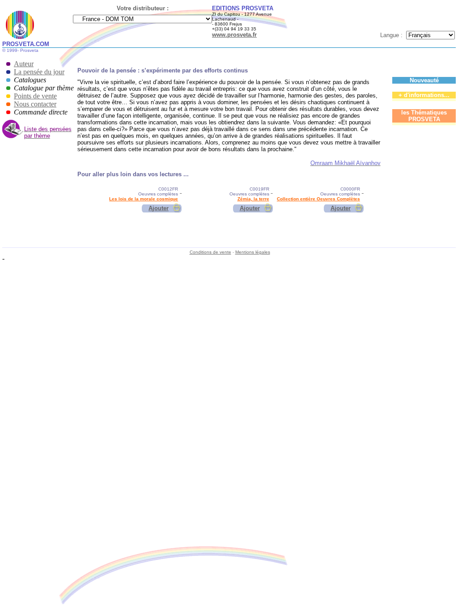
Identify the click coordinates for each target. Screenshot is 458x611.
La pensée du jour (39, 72)
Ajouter (158, 208)
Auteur (24, 64)
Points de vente (35, 96)
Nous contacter (35, 104)
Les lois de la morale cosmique (143, 198)
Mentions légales (252, 252)
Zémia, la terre (253, 198)
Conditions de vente (210, 252)
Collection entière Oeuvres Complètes (318, 198)
